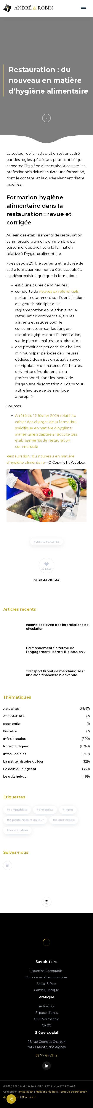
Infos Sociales (14, 754)
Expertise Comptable (46, 971)
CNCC (46, 1025)
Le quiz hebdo (15, 776)
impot (69, 809)
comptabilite (18, 809)
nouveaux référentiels (59, 291)
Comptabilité (13, 716)
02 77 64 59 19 (46, 1055)
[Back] (46, 902)
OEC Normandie (46, 1019)
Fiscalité (10, 731)
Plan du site (28, 1097)
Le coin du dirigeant (19, 769)
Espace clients (46, 1013)
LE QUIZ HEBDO (65, 820)
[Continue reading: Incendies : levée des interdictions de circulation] (12, 626)
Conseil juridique (46, 990)
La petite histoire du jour (23, 761)
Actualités (11, 709)
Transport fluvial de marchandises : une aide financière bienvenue (55, 673)
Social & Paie (46, 984)
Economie (11, 724)
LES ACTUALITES (47, 541)
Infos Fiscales (14, 739)
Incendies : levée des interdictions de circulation (57, 627)
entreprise (46, 809)
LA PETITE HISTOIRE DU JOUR (26, 820)
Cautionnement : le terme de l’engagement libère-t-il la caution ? (56, 650)
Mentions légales (46, 1091)
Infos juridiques (16, 746)
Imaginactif (26, 1091)
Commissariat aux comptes (46, 977)
